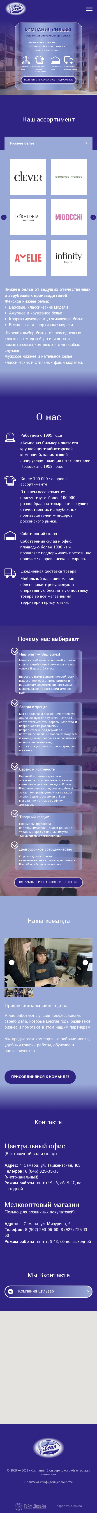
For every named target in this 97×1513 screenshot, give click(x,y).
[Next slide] (85, 962)
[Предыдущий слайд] (4, 217)
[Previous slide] (11, 962)
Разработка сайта (68, 1506)
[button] (48, 80)
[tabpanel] (48, 214)
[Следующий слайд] (93, 217)
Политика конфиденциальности (48, 1482)
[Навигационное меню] (89, 9)
